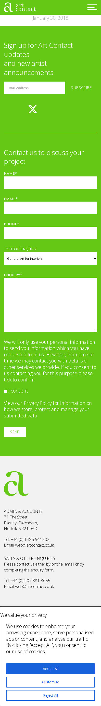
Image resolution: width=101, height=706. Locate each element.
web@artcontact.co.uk (34, 545)
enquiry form (42, 570)
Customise (50, 682)
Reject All (50, 695)
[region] (50, 656)
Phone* (11, 224)
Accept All (50, 668)
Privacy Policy (38, 403)
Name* (10, 173)
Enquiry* (13, 275)
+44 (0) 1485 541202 (30, 539)
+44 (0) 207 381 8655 (30, 580)
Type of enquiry (20, 249)
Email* (11, 198)
